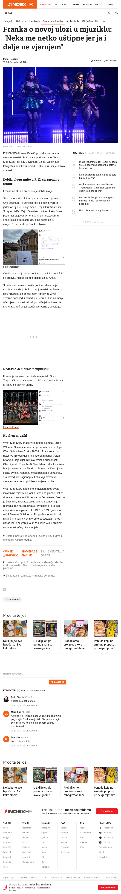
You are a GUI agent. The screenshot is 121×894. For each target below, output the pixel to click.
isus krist (15, 737)
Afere (5, 867)
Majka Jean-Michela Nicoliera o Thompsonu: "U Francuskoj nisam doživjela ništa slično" (97, 187)
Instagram (108, 837)
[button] (7, 627)
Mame (44, 847)
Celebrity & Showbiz (53, 21)
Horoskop (46, 867)
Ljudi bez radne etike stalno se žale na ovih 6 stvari (97, 176)
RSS (82, 847)
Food (43, 842)
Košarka (26, 847)
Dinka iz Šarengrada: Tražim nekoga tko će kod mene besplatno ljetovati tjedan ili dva (98, 165)
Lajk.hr (64, 837)
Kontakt (43, 877)
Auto (43, 852)
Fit (42, 857)
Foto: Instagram (11, 266)
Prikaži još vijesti (94, 222)
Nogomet (26, 828)
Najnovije (21, 21)
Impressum (56, 877)
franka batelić (12, 599)
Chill (43, 862)
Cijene (109, 4)
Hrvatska (7, 832)
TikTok (107, 842)
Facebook (108, 828)
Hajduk (25, 837)
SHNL (25, 842)
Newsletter (104, 857)
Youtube (108, 832)
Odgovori (65, 847)
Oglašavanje (8, 877)
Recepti (64, 832)
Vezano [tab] (110, 153)
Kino (82, 837)
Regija (6, 837)
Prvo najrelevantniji (32, 690)
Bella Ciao (16, 697)
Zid (56, 4)
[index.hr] (20, 4)
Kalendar (7, 862)
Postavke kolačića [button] (92, 877)
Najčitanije (34, 21)
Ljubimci (45, 837)
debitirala (31, 376)
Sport (76, 4)
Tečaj (82, 828)
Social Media (72, 21)
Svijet (5, 828)
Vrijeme (83, 842)
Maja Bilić (16, 712)
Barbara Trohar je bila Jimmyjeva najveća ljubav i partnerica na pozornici (96, 200)
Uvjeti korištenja (73, 877)
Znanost (7, 857)
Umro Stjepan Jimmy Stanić (94, 210)
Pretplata (45, 4)
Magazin (9, 21)
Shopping (45, 828)
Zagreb (6, 842)
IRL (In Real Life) (90, 21)
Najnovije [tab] (79, 153)
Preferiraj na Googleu (105, 61)
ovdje (17, 565)
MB (6, 713)
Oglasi (98, 4)
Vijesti (65, 4)
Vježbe (64, 842)
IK (6, 739)
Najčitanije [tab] (96, 153)
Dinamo (26, 832)
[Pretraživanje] (115, 13)
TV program (85, 832)
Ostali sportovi (29, 862)
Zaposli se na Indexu (27, 877)
